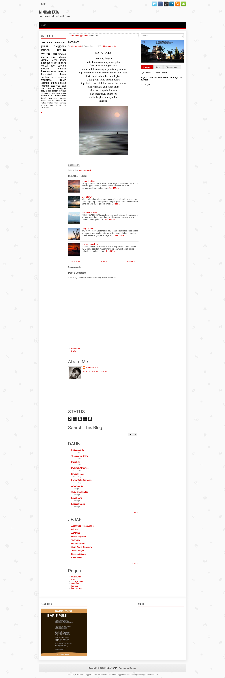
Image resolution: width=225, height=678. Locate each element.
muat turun (61, 100)
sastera (56, 93)
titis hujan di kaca (89, 213)
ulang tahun (87, 197)
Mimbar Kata (76, 46)
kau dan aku (76, 588)
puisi (53, 57)
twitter (74, 351)
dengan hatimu (88, 228)
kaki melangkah (59, 88)
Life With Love (77, 474)
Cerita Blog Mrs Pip (79, 492)
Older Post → (132, 261)
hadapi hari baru (89, 181)
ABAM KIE (75, 533)
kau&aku (52, 95)
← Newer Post (75, 261)
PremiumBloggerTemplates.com (122, 675)
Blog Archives (172, 67)
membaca (53, 98)
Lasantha (103, 675)
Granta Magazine (78, 536)
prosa (63, 93)
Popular (146, 67)
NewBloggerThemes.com (147, 675)
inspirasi (47, 42)
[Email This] (69, 165)
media (44, 57)
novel (48, 88)
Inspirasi (75, 584)
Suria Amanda (77, 450)
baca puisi (61, 95)
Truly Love (75, 540)
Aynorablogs (77, 486)
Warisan (74, 586)
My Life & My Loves (79, 468)
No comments (109, 46)
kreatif (62, 80)
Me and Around (78, 543)
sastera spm (48, 77)
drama (62, 57)
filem (47, 108)
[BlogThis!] (72, 165)
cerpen (55, 91)
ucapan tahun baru (90, 244)
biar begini (145, 84)
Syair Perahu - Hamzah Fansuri (154, 73)
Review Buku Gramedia (81, 480)
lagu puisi (46, 91)
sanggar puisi (82, 35)
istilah (44, 98)
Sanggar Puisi (77, 581)
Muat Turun (76, 577)
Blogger (133, 668)
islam (63, 60)
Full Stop (75, 529)
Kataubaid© (76, 498)
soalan (44, 95)
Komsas (62, 98)
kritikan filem (53, 103)
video (43, 103)
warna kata (49, 54)
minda (45, 50)
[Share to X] (75, 165)
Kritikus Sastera (78, 504)
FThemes (79, 675)
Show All (135, 512)
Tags (158, 67)
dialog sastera (47, 100)
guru (51, 93)
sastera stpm (49, 83)
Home (43, 4)
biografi (62, 54)
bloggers (60, 46)
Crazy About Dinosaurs (81, 547)
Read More (114, 188)
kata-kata (73, 41)
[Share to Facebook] (78, 165)
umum (61, 50)
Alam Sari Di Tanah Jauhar (82, 526)
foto (43, 88)
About (74, 579)
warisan (62, 68)
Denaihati (75, 462)
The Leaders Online (79, 456)
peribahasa (50, 105)
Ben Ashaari (76, 557)
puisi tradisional (58, 86)
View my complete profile (96, 371)
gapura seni (49, 60)
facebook (75, 349)
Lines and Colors (78, 554)
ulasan (62, 74)
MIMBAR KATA (49, 12)
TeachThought (77, 550)
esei (53, 65)
